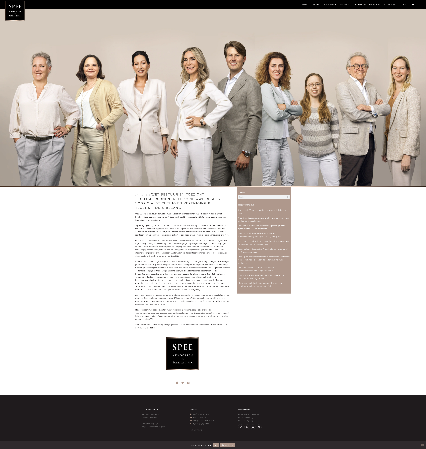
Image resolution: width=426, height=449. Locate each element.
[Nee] (422, 445)
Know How (374, 4)
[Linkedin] (253, 426)
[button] (419, 4)
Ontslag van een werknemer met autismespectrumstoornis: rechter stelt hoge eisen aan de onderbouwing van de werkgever (264, 260)
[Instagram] (246, 426)
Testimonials (390, 4)
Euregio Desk (359, 4)
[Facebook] (259, 426)
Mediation (345, 4)
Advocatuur (330, 4)
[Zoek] (287, 197)
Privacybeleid (228, 445)
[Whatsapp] (240, 426)
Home (304, 4)
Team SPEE (316, 4)
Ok (216, 445)
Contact (404, 4)
